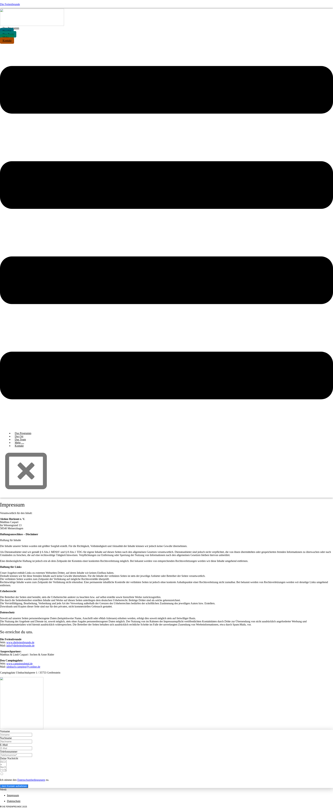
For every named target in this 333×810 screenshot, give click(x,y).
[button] (166, 233)
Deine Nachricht (9, 758)
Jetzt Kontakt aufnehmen (14, 786)
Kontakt (19, 445)
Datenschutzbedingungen (31, 779)
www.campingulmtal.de (19, 663)
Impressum (13, 795)
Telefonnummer (8, 751)
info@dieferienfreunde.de (20, 645)
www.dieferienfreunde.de (20, 642)
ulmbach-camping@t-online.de (23, 666)
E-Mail (4, 744)
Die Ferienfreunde (10, 4)
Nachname (6, 738)
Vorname (5, 731)
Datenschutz (13, 801)
